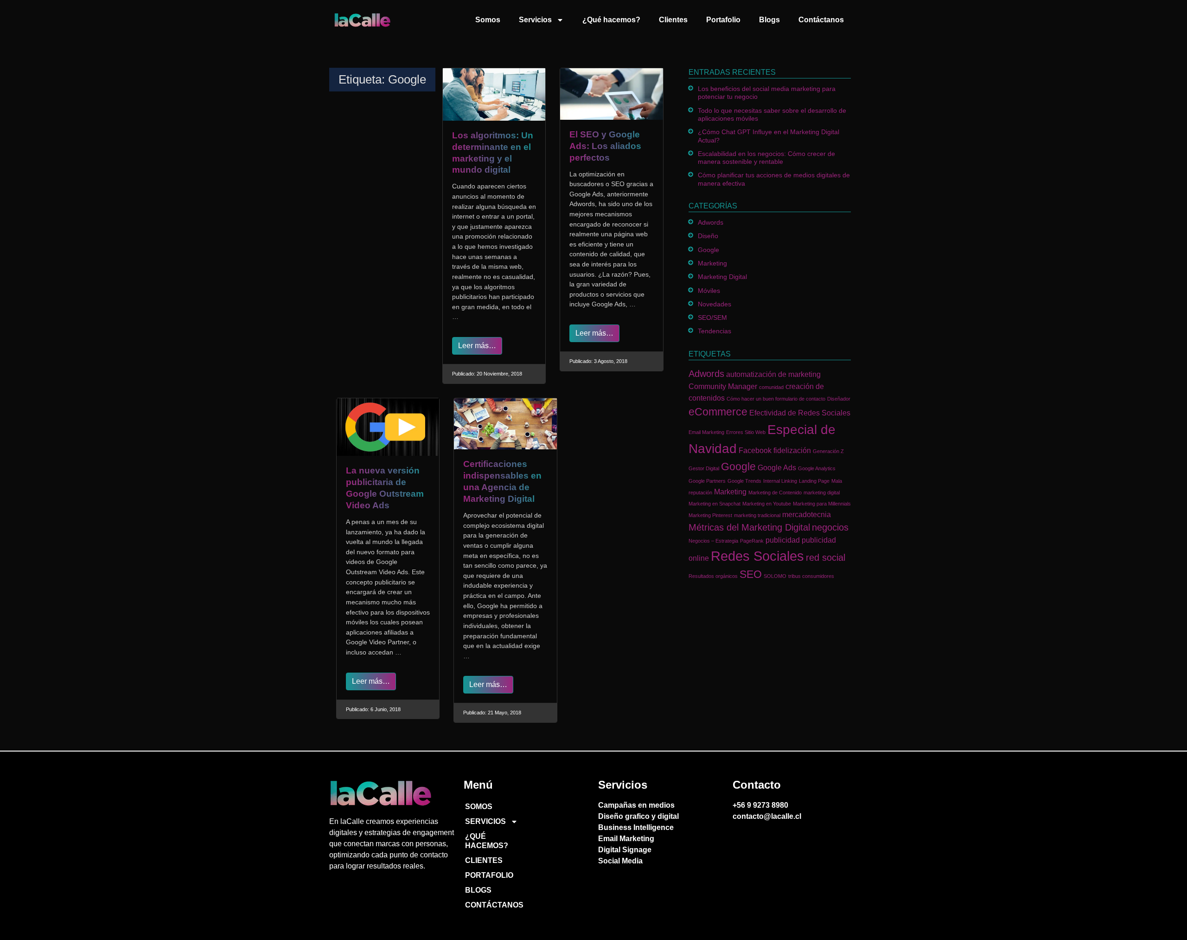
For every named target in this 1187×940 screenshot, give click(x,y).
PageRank (752, 541)
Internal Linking (780, 481)
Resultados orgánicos (713, 576)
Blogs (769, 20)
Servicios (535, 20)
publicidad (783, 540)
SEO (751, 574)
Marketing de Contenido (775, 492)
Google (708, 249)
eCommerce (718, 412)
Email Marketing (706, 432)
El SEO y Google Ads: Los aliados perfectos (605, 146)
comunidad (771, 387)
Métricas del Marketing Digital (749, 527)
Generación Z (828, 451)
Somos (487, 20)
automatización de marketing (773, 374)
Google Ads (777, 467)
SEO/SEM (712, 317)
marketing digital (822, 492)
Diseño (708, 236)
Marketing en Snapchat (714, 503)
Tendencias (714, 331)
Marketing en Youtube (766, 503)
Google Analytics (817, 468)
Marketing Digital (722, 276)
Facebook (755, 450)
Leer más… (477, 346)
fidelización (792, 450)
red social (825, 557)
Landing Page (814, 481)
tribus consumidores (811, 576)
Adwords (710, 222)
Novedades (714, 304)
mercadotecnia (806, 514)
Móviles (709, 290)
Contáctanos (821, 20)
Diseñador (838, 399)
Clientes (673, 20)
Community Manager (723, 386)
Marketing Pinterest (710, 515)
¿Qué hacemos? (611, 20)
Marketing (712, 263)
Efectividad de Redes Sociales (799, 412)
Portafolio (723, 20)
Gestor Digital (704, 468)
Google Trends (744, 481)
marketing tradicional (757, 515)
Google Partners (707, 481)
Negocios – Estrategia (713, 541)
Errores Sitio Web (746, 432)
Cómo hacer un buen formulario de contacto (776, 399)
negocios (830, 527)
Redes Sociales (757, 556)
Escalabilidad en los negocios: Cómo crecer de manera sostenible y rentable (766, 157)
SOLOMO (775, 576)
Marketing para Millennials (822, 503)
